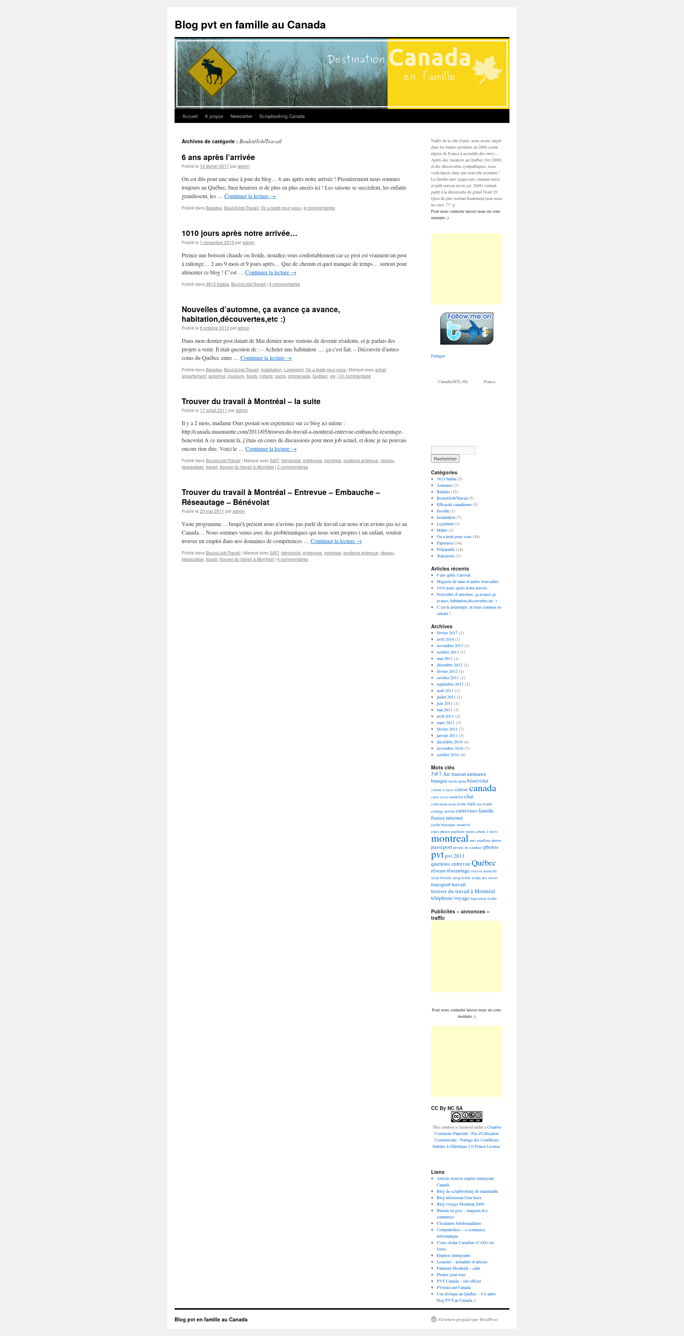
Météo (442, 530)
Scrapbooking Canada (282, 116)
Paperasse (445, 543)
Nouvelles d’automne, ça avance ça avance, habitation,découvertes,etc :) (261, 314)
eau (471, 803)
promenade (299, 376)
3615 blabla (217, 284)
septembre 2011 (450, 684)
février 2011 (447, 729)
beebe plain (457, 781)
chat (468, 796)
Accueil (190, 116)
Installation (271, 369)
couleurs (236, 376)
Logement (294, 369)
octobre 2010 (448, 754)
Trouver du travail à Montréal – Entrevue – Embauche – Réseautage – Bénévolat (281, 496)
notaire (266, 376)
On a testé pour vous (281, 208)
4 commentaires (319, 208)
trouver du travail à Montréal (247, 467)
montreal (332, 460)
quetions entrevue (360, 460)
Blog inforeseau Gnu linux (459, 1197)
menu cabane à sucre (482, 831)
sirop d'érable (441, 877)
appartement (194, 376)
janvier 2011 (447, 735)
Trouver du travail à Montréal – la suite (251, 401)
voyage (462, 897)
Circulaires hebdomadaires (459, 1223)
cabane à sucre (442, 789)
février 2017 (447, 632)
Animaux (444, 485)
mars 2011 (446, 722)
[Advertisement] (466, 269)
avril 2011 (445, 716)
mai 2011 (444, 709)
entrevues (312, 460)
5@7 (274, 460)
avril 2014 (445, 639)
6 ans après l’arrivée (218, 156)
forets (252, 376)
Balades (214, 208)
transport (441, 884)
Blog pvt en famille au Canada (250, 24)
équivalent (478, 898)
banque (439, 780)
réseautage (193, 467)
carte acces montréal (447, 796)
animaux (476, 773)
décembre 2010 (449, 741)
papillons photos (489, 840)
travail (212, 467)
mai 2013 (444, 658)
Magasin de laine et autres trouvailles (468, 581)
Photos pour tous (451, 1274)
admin (244, 166)
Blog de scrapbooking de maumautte (467, 1191)
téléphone (442, 897)
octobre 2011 (448, 677)
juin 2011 (445, 703)
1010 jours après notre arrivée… (239, 232)
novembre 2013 (450, 645)
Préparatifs (446, 549)
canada (482, 787)
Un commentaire (355, 376)
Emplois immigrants (454, 1255)
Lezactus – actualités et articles (462, 1261)
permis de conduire (467, 847)
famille (486, 810)
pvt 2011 (455, 855)
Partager (438, 355)
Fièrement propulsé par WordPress (468, 1319)
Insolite (443, 511)
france (438, 817)
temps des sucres (485, 877)
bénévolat (291, 460)
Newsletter (241, 116)
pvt (437, 854)
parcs (280, 376)
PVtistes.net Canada (454, 1287)
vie (333, 376)
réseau (387, 460)
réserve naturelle (484, 870)
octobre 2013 (448, 652)
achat (380, 369)
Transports (446, 555)
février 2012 (447, 671)
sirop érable (462, 877)
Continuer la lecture (250, 196)
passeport (441, 846)
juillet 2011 (446, 697)
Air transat (454, 773)
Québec (320, 376)
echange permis (443, 811)
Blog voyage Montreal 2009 (460, 1204)
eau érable (484, 803)
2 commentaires (292, 467)
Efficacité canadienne (454, 504)
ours (473, 840)
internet (454, 817)
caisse (461, 789)
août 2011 (445, 690)
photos (490, 846)
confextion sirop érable (448, 803)
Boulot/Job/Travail (241, 208)
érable (492, 898)
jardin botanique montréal (450, 824)
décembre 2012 (449, 664)
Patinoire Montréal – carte (458, 1268)
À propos (214, 116)
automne (217, 376)
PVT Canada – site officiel (459, 1281)
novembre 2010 (450, 748)
